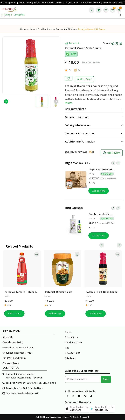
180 (73, 54)
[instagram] (73, 396)
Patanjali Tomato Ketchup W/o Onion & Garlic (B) (20, 292)
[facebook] (67, 396)
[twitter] (91, 396)
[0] (112, 10)
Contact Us (71, 337)
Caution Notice (73, 342)
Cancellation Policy (12, 342)
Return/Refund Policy (14, 357)
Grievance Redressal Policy (17, 352)
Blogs (68, 332)
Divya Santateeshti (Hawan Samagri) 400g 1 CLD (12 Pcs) (103, 169)
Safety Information (77, 125)
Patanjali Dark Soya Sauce (102, 292)
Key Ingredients (75, 109)
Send (106, 379)
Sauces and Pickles (65, 29)
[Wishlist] (36, 254)
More (68, 102)
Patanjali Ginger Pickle (58, 292)
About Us (7, 337)
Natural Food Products (41, 29)
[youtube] (79, 396)
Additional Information (80, 141)
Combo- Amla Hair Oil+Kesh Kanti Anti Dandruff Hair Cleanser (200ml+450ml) (102, 214)
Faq (67, 347)
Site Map (70, 358)
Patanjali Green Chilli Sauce (91, 29)
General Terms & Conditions (18, 347)
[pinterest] (85, 396)
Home (23, 29)
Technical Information (79, 133)
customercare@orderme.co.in (22, 393)
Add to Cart (84, 79)
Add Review (113, 152)
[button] (77, 409)
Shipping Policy (10, 363)
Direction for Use (76, 117)
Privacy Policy (73, 352)
